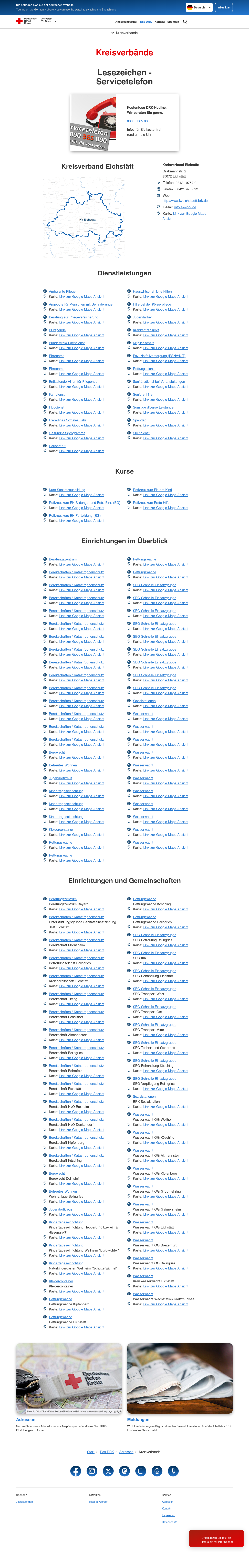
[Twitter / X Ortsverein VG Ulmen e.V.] (108, 1471)
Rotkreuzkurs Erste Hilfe (151, 502)
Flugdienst (56, 407)
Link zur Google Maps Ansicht (81, 296)
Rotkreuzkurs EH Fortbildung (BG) (75, 515)
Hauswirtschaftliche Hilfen (152, 291)
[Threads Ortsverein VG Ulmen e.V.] (157, 1471)
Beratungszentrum (63, 559)
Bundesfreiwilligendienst (67, 342)
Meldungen (138, 1419)
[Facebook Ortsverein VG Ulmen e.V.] (75, 1471)
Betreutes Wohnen (63, 765)
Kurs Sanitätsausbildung (67, 489)
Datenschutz (169, 1522)
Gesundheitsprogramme (67, 432)
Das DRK (146, 22)
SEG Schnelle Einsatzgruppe (154, 584)
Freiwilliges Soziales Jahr (67, 420)
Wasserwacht (143, 713)
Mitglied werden (98, 1502)
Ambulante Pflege (62, 291)
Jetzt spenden (24, 1502)
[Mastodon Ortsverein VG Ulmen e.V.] (124, 1471)
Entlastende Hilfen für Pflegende (73, 381)
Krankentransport (146, 329)
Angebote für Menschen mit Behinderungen (81, 304)
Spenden (173, 22)
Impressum (168, 1515)
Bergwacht (57, 752)
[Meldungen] (180, 1378)
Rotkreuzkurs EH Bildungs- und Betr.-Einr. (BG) (84, 502)
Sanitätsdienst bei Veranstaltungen (159, 381)
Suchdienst (141, 432)
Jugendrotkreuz (60, 777)
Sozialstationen (144, 700)
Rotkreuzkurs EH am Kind (152, 489)
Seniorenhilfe (142, 394)
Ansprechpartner (126, 22)
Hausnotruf (57, 445)
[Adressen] (69, 1378)
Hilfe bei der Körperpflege (152, 304)
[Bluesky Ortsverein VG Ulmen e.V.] (140, 1471)
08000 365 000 (138, 120)
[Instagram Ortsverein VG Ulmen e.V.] (92, 1471)
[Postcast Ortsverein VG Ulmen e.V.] (173, 1471)
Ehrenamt (56, 355)
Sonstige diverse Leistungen (154, 407)
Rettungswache (60, 842)
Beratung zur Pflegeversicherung (73, 317)
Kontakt (160, 22)
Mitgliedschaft (143, 342)
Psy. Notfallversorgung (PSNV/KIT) (159, 355)
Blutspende (57, 329)
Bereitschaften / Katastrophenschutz (76, 571)
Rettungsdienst (144, 368)
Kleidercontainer (61, 829)
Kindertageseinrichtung (66, 790)
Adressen (25, 1419)
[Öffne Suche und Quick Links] (185, 21)
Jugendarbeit (142, 317)
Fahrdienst (57, 394)
